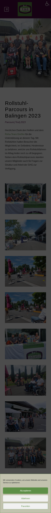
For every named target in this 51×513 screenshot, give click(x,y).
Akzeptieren (25, 490)
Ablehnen (25, 498)
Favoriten (25, 506)
